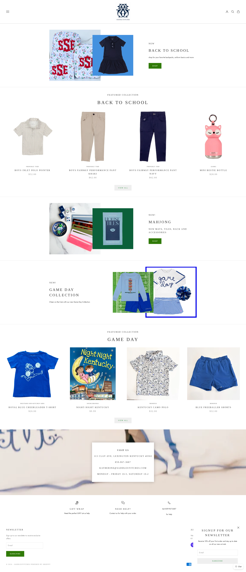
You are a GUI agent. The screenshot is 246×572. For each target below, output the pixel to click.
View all (123, 188)
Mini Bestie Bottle (213, 170)
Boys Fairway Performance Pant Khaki (92, 172)
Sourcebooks (93, 403)
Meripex (153, 403)
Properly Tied (32, 166)
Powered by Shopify (41, 564)
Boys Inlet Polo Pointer (32, 170)
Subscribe (217, 561)
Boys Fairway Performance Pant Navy (153, 172)
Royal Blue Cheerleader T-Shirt (32, 407)
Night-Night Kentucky (92, 407)
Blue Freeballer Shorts (213, 407)
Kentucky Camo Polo (153, 407)
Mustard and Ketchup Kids (32, 403)
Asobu (213, 166)
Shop (155, 66)
